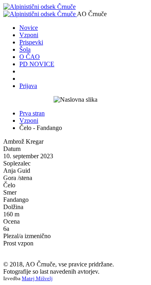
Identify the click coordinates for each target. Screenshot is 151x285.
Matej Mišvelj (37, 278)
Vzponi (28, 34)
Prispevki (31, 42)
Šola (25, 49)
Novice (28, 27)
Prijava (28, 85)
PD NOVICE (36, 64)
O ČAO (29, 56)
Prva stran (32, 113)
